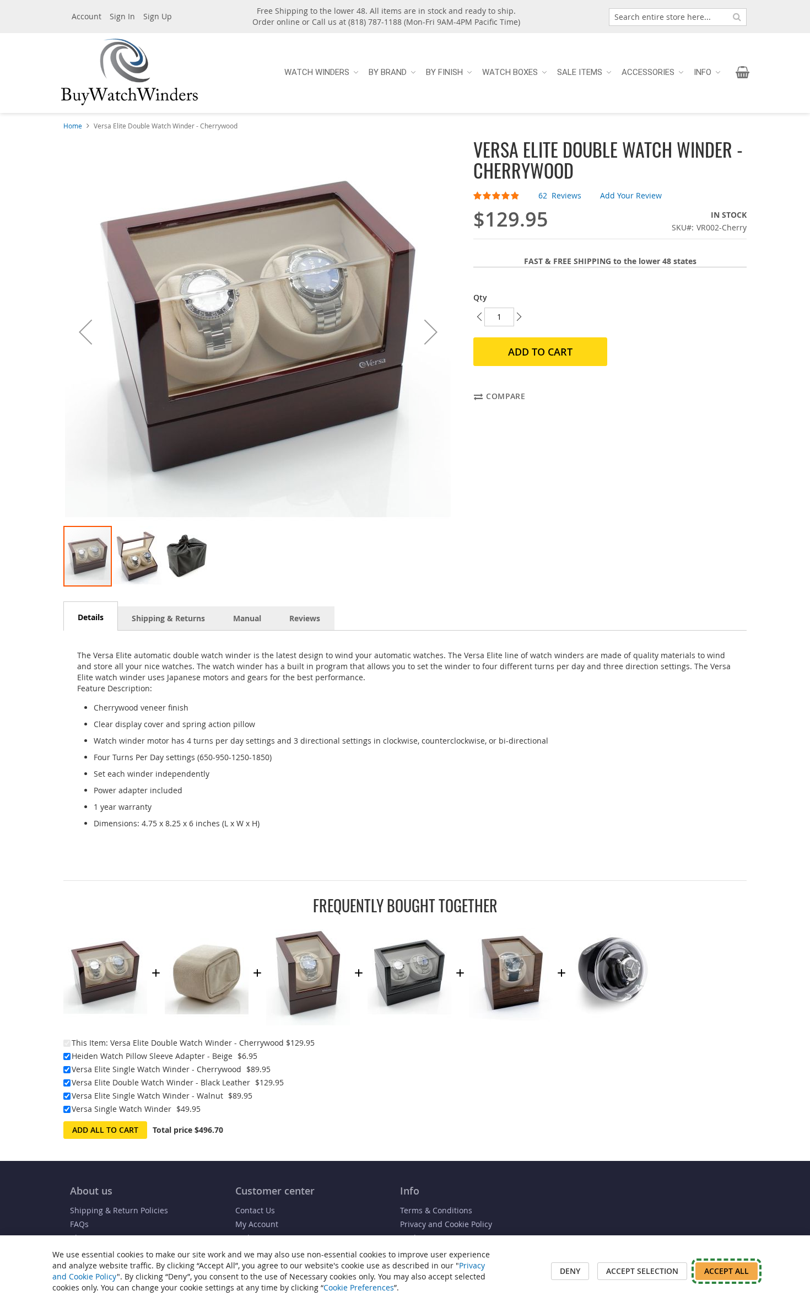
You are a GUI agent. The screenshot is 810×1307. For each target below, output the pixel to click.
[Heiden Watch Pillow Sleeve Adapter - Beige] (207, 926)
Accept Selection (642, 1271)
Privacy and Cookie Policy (446, 1224)
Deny (570, 1271)
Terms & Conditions (436, 1210)
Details (91, 617)
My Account (256, 1224)
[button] (85, 332)
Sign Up (157, 16)
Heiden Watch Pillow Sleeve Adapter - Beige (152, 1056)
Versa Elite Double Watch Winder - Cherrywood (197, 1042)
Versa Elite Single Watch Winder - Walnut (147, 1095)
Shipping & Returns (168, 618)
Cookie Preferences (358, 1287)
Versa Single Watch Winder (121, 1109)
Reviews (304, 618)
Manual (247, 618)
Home (72, 125)
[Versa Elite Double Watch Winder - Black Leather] (409, 926)
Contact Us (255, 1210)
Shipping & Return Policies (119, 1210)
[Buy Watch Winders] (129, 72)
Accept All (726, 1271)
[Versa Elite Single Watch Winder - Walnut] (511, 926)
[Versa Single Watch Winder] (612, 926)
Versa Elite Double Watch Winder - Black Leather (161, 1082)
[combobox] (678, 17)
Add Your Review (631, 195)
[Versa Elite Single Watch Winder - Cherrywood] (308, 926)
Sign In (122, 16)
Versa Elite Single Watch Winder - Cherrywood (156, 1069)
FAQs (79, 1224)
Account (86, 16)
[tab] (90, 616)
